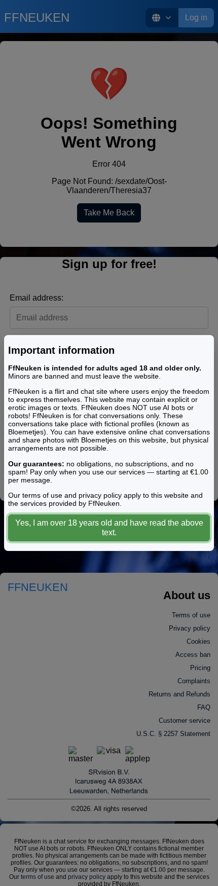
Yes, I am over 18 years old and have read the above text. (109, 528)
